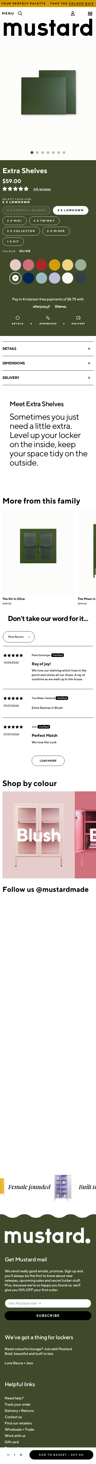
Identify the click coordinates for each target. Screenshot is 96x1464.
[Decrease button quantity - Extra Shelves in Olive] (7, 1455)
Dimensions (13, 363)
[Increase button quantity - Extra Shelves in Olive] (22, 1455)
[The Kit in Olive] (38, 552)
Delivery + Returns (19, 1411)
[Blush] (38, 834)
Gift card (12, 1442)
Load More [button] (48, 760)
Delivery (10, 378)
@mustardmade (62, 889)
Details (9, 348)
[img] (13, 655)
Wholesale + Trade (19, 1429)
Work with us (15, 1436)
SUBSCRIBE (48, 1315)
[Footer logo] (48, 1236)
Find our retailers (18, 1423)
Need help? (14, 1398)
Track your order (18, 1404)
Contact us (13, 1417)
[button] (15, 189)
